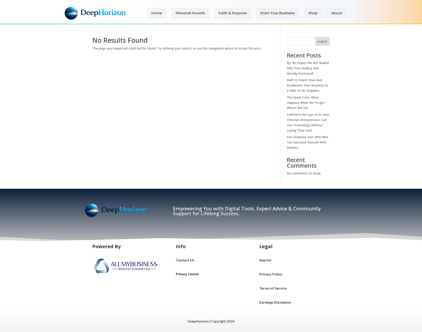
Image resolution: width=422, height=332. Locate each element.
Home (156, 13)
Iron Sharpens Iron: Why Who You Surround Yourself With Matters (307, 142)
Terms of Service (273, 288)
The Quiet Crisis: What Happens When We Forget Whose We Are (306, 102)
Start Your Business (277, 13)
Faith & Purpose (233, 13)
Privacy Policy (270, 274)
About (336, 13)
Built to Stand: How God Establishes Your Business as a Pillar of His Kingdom (307, 85)
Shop (313, 13)
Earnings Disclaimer (275, 302)
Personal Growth (190, 13)
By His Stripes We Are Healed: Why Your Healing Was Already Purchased (308, 68)
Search (322, 41)
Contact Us (185, 260)
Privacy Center (187, 274)
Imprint (265, 260)
